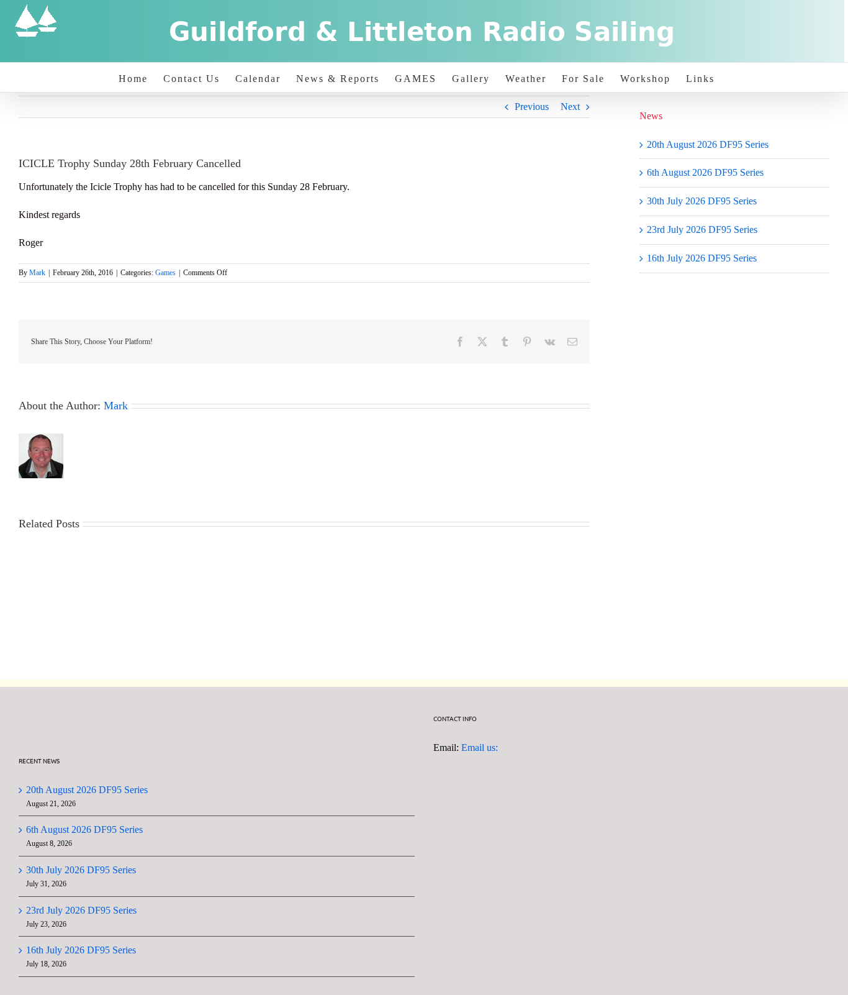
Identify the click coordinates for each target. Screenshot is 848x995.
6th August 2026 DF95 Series (705, 172)
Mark (37, 272)
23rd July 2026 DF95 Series (702, 229)
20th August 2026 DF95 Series (708, 144)
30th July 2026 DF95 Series (702, 201)
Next (570, 106)
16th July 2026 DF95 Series (702, 258)
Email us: (479, 747)
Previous (532, 106)
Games (165, 272)
